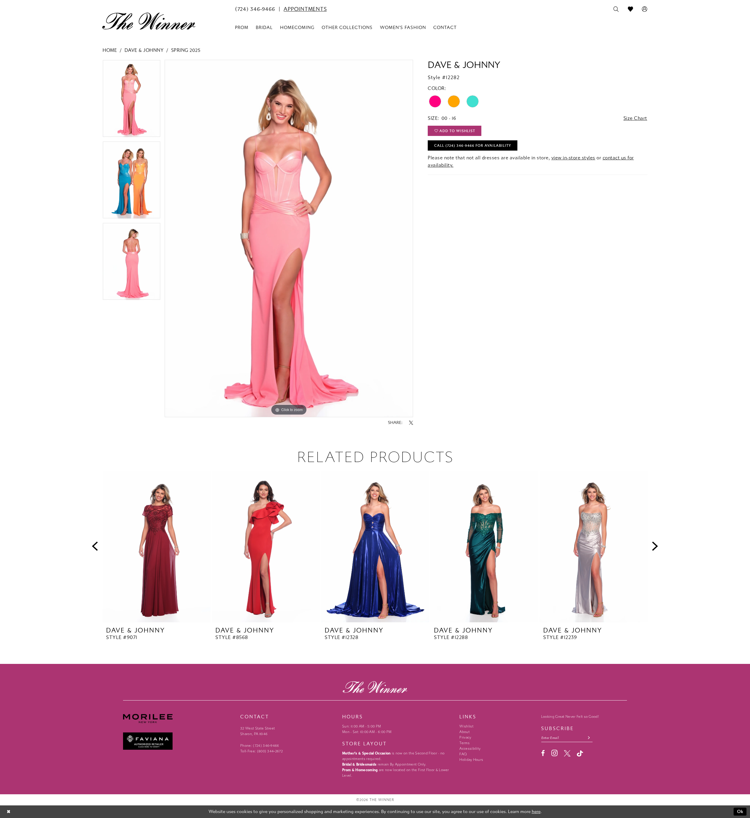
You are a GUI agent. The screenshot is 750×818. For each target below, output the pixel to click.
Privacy (465, 737)
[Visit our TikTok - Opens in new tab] (580, 753)
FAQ (463, 754)
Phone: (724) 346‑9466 (259, 746)
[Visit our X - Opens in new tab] (567, 753)
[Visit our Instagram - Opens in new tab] (554, 753)
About (464, 732)
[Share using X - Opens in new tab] (411, 423)
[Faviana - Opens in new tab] (178, 741)
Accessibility (469, 749)
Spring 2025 (186, 50)
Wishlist (466, 726)
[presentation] (157, 547)
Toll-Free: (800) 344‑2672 (261, 751)
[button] (645, 9)
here (536, 811)
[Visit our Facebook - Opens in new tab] (543, 753)
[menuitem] (255, 9)
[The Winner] (148, 21)
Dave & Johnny (144, 50)
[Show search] (616, 9)
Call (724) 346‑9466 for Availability (472, 146)
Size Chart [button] (635, 118)
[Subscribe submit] (589, 738)
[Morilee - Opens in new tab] (178, 718)
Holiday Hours (471, 760)
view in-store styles (573, 158)
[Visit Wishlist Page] (630, 9)
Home (110, 50)
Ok (740, 811)
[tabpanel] (132, 100)
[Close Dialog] (9, 812)
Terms (464, 743)
